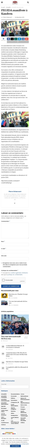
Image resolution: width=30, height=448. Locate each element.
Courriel (3, 384)
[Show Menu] (2, 2)
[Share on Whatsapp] (15, 39)
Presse (23, 407)
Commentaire (5, 221)
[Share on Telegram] (19, 39)
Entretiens (14, 400)
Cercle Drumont (3, 414)
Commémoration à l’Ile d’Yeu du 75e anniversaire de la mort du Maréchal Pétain (16, 354)
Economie (14, 396)
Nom (3, 241)
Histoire (13, 411)
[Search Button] (28, 2)
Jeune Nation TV (15, 418)
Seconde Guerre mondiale (23, 419)
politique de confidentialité (15, 274)
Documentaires (15, 394)
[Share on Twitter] (12, 39)
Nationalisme (24, 396)
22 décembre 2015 (19, 17)
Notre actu (24, 405)
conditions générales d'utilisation (19, 272)
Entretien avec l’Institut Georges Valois (17, 361)
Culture (3, 424)
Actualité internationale (17, 7)
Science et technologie (24, 415)
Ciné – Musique (3, 417)
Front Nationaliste (14, 405)
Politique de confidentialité (9, 270)
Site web (3, 255)
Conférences (5, 422)
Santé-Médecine (23, 412)
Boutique (3, 408)
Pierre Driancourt (7, 17)
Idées (12, 413)
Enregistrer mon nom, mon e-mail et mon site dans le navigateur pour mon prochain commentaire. (15, 264)
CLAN (2, 420)
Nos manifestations (25, 402)
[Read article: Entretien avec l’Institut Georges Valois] (4, 295)
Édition (13, 398)
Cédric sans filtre (4, 411)
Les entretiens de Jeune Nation (15, 422)
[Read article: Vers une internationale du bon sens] (4, 303)
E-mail (3, 248)
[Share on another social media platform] (18, 42)
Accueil (3, 7)
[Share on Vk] (23, 39)
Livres (22, 394)
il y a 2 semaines (14, 305)
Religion (23, 409)
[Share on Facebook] (8, 39)
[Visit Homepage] (15, 2)
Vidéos (23, 422)
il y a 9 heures (13, 298)
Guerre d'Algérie (13, 408)
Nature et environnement (25, 399)
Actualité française (4, 396)
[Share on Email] (26, 39)
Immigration (14, 415)
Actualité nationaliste (4, 403)
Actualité (8, 7)
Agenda (3, 406)
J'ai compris (15, 446)
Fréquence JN (15, 402)
